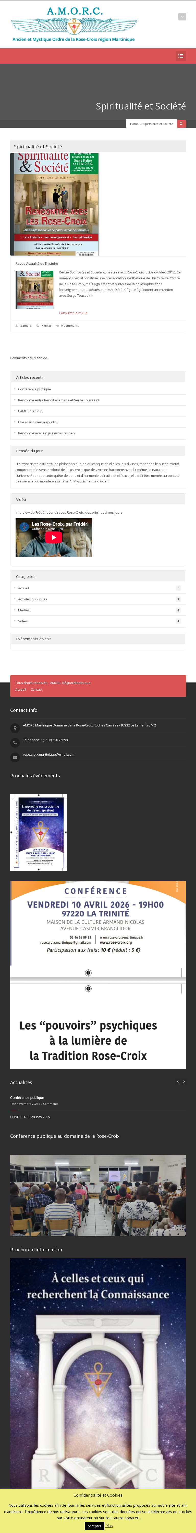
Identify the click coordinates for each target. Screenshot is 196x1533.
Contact (36, 689)
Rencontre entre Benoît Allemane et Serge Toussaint (58, 400)
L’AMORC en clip (30, 411)
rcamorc (25, 325)
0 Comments (70, 325)
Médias (46, 325)
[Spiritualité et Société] (98, 204)
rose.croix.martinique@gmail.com (48, 754)
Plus (109, 1525)
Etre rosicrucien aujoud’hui (38, 422)
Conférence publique (34, 389)
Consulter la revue (73, 313)
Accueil (23, 588)
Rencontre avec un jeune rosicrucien (46, 433)
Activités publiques (32, 599)
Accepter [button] (94, 1526)
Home (134, 124)
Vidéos (23, 621)
